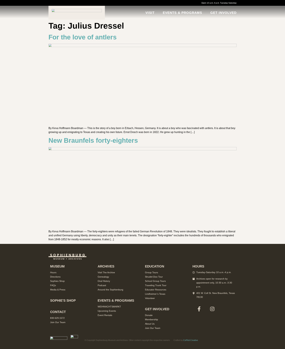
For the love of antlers (82, 37)
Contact (58, 312)
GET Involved (223, 13)
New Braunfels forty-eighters (93, 140)
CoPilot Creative (190, 340)
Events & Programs (182, 13)
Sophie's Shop (63, 300)
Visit (150, 13)
